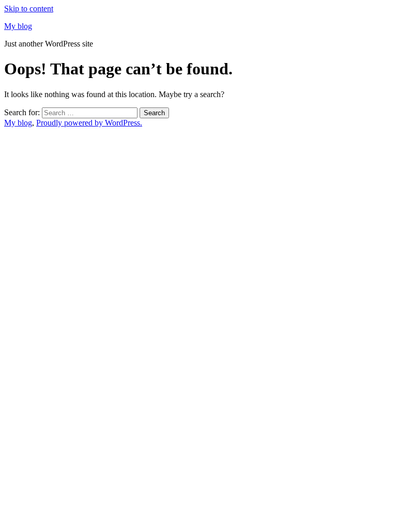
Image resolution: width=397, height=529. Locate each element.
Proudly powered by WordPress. (89, 122)
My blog (18, 26)
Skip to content (28, 8)
